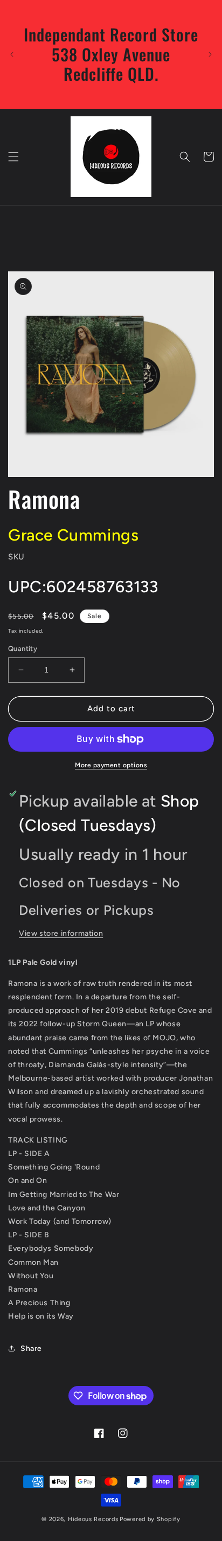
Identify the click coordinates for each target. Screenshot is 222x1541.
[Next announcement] (210, 54)
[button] (13, 157)
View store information (61, 933)
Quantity (22, 649)
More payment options (111, 765)
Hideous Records (93, 1519)
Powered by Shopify (150, 1519)
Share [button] (31, 1348)
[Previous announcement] (12, 54)
